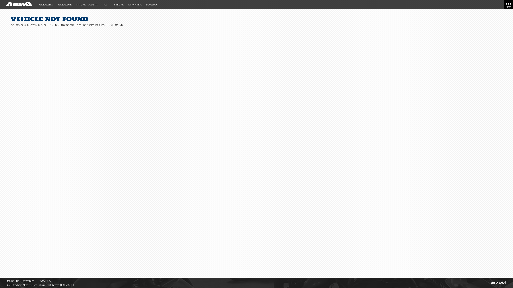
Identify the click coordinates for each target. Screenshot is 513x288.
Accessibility (28, 281)
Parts (106, 4)
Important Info (135, 4)
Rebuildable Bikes (46, 4)
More (508, 7)
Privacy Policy (45, 281)
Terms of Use (13, 281)
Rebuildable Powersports (88, 4)
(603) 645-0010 (68, 285)
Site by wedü (498, 281)
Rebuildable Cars (65, 4)
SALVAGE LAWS (152, 4)
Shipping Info (118, 4)
